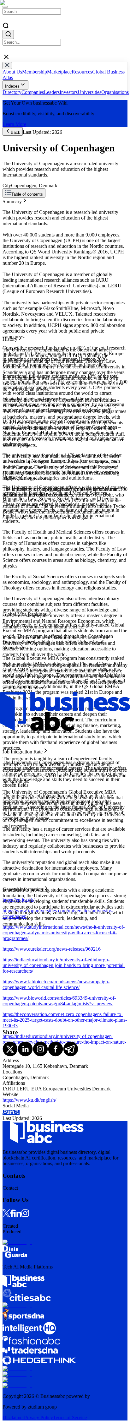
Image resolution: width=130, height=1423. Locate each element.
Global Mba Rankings (25, 217)
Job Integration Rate (23, 222)
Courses (11, 211)
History (10, 206)
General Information (23, 228)
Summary (12, 200)
